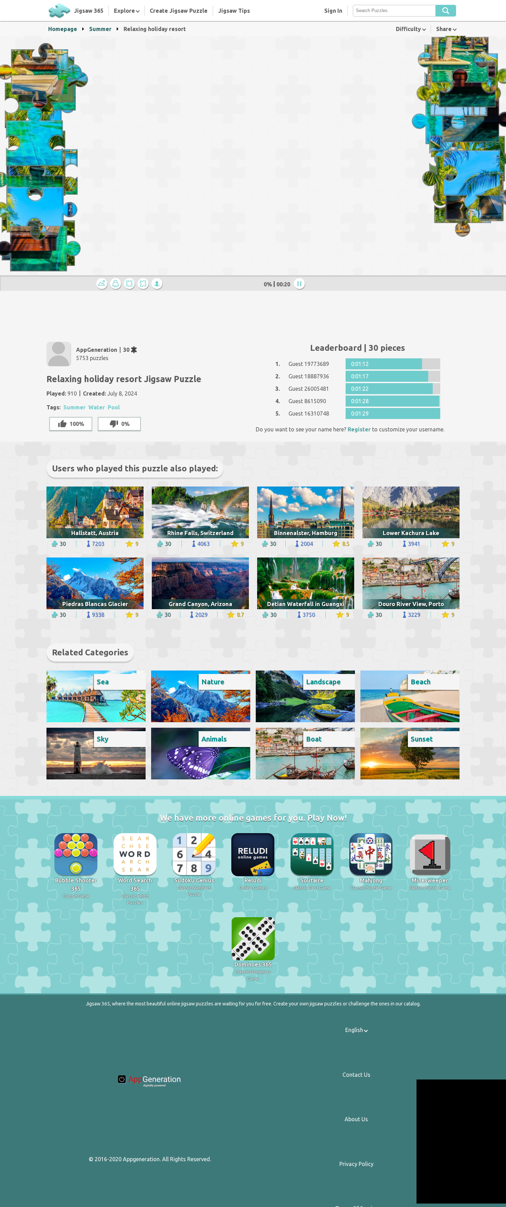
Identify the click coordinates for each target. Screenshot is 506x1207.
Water (96, 407)
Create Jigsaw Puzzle (179, 11)
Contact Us (356, 1075)
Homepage (62, 29)
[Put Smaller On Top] (158, 284)
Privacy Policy (356, 1164)
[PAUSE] (300, 284)
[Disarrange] (144, 284)
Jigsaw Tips (234, 11)
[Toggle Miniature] (103, 284)
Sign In (333, 11)
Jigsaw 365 (88, 11)
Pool (114, 407)
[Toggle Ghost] (117, 284)
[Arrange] (130, 284)
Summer (100, 29)
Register (359, 429)
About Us (356, 1119)
